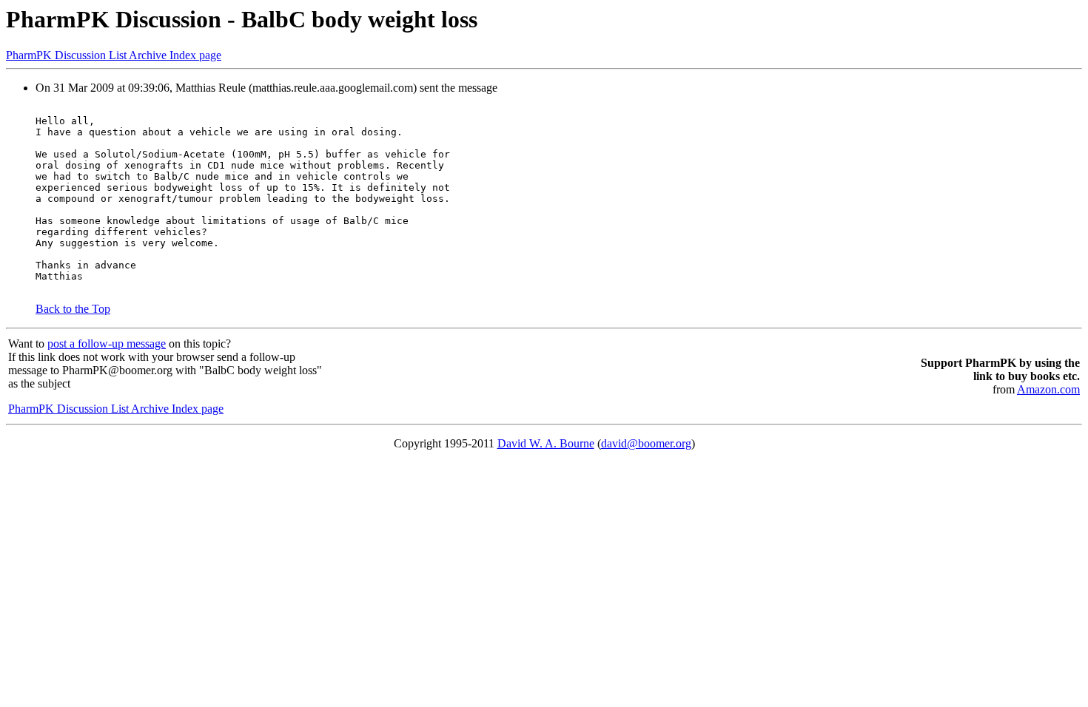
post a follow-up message (106, 343)
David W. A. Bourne (545, 443)
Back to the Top (73, 308)
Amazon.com (1048, 389)
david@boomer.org (646, 443)
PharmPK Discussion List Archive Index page (113, 55)
